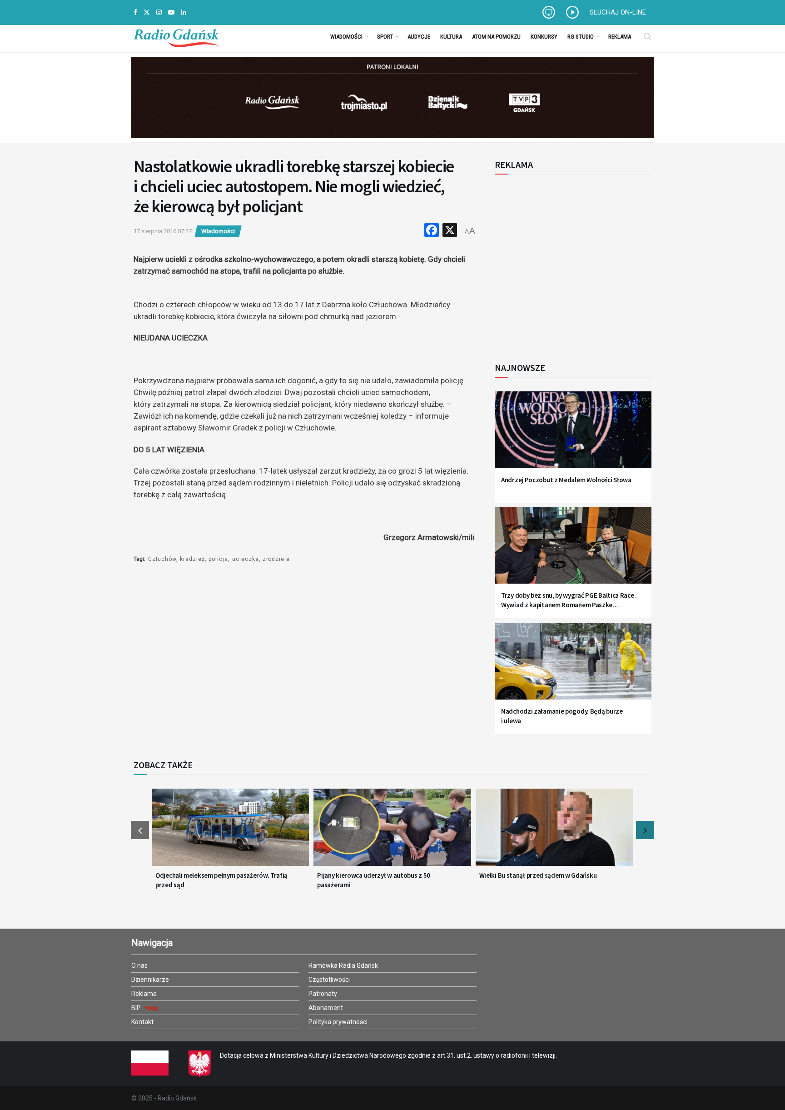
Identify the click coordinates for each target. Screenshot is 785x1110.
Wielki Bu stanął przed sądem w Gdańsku (538, 875)
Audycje (418, 36)
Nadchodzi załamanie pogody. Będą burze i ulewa (562, 716)
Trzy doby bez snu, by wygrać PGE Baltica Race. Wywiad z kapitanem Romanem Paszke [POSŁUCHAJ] (568, 600)
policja (218, 559)
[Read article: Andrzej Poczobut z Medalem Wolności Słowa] (573, 435)
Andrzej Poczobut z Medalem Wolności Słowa (566, 479)
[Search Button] (647, 36)
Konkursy (544, 36)
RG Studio (580, 36)
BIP (136, 1007)
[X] (450, 231)
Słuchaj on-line (618, 12)
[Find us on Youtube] (171, 12)
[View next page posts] (645, 830)
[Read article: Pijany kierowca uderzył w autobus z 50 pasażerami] (392, 833)
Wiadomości (346, 36)
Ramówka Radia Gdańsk (343, 965)
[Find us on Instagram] (159, 12)
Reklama (619, 36)
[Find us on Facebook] (135, 12)
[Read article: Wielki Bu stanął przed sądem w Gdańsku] (554, 833)
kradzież (192, 559)
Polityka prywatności (338, 1021)
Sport (385, 36)
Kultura (451, 36)
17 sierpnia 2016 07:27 (163, 231)
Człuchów (162, 559)
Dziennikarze (150, 979)
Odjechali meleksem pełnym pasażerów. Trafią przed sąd (221, 880)
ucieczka (245, 559)
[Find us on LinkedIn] (183, 12)
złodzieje (276, 559)
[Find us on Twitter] (147, 12)
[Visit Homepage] (176, 36)
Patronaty (322, 993)
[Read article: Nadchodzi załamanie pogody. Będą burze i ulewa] (573, 666)
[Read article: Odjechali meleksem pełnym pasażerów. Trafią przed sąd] (230, 833)
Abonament (325, 1007)
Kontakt (142, 1021)
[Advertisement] (570, 263)
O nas (139, 965)
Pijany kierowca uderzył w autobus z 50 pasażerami (373, 880)
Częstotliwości (329, 979)
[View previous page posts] (140, 830)
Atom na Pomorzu (496, 36)
